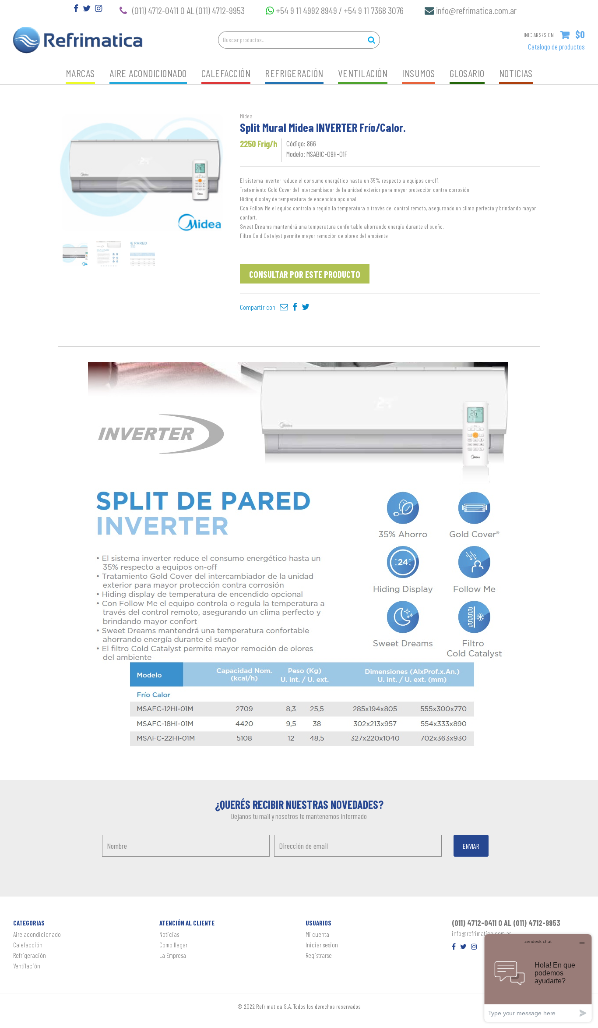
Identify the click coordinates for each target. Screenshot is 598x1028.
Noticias (516, 73)
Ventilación (363, 73)
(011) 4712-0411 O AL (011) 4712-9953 (188, 10)
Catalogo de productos (556, 46)
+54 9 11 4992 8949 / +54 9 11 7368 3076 (341, 10)
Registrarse (319, 955)
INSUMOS (418, 73)
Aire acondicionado (148, 73)
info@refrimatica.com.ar (476, 10)
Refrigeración (294, 73)
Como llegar (173, 945)
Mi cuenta (317, 934)
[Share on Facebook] (294, 307)
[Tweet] (306, 307)
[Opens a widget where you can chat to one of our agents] (538, 978)
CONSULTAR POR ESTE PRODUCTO (304, 274)
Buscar (371, 40)
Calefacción (226, 73)
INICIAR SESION (539, 35)
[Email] (284, 307)
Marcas (80, 73)
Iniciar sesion (322, 945)
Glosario (467, 73)
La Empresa (172, 955)
